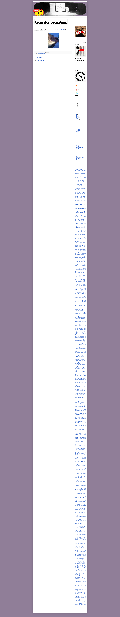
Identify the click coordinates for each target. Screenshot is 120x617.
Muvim (79, 445)
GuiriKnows (78, 344)
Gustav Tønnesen (81, 345)
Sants (75, 518)
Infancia (77, 360)
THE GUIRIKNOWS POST (37, 17)
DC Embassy (81, 280)
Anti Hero (84, 196)
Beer (80, 213)
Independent (79, 359)
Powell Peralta (84, 485)
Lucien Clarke (82, 412)
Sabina (85, 513)
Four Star (83, 321)
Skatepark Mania (78, 145)
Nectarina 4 (76, 449)
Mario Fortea (80, 424)
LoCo (78, 409)
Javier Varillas (82, 371)
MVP (80, 445)
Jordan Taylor (78, 381)
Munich (78, 444)
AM (80, 189)
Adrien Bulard (80, 180)
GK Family (76, 333)
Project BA (78, 489)
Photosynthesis (81, 478)
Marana (78, 420)
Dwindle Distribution (80, 293)
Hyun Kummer (82, 356)
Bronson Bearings (77, 230)
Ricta (83, 501)
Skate (85, 531)
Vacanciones (77, 127)
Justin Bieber (82, 387)
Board (83, 220)
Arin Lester (78, 200)
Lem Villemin (82, 403)
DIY (77, 287)
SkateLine (76, 535)
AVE (85, 204)
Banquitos (82, 209)
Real (78, 497)
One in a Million (82, 462)
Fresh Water (77, 325)
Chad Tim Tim (78, 241)
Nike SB (84, 454)
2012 (76, 112)
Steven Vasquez (77, 547)
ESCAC (82, 306)
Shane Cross (84, 527)
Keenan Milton (82, 390)
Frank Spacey (84, 322)
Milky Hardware (82, 437)
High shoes (83, 351)
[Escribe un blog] (46, 52)
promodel (76, 490)
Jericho (78, 374)
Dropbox (77, 292)
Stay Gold (84, 544)
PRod (75, 489)
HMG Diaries (84, 352)
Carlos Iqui (76, 238)
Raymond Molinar (80, 496)
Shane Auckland (80, 527)
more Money (77, 146)
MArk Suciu (80, 426)
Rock (80, 504)
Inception (77, 359)
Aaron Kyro (80, 174)
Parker (84, 469)
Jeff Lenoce (84, 372)
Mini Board (81, 438)
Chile (85, 245)
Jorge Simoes (82, 382)
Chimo (81, 246)
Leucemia (76, 405)
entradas (81, 302)
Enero (81, 300)
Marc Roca (84, 422)
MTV (75, 444)
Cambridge (82, 234)
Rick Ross (82, 501)
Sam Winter (84, 515)
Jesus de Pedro (78, 375)
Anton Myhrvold (80, 197)
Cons (85, 256)
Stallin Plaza (80, 543)
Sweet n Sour (84, 553)
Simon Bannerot (84, 530)
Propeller (79, 490)
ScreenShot (76, 520)
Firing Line (79, 316)
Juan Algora (81, 384)
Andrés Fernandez (77, 193)
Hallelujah (77, 347)
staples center (79, 544)
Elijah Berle (84, 297)
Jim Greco (78, 376)
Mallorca (77, 416)
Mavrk (83, 429)
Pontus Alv (78, 484)
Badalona (76, 207)
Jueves (75, 386)
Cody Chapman (82, 253)
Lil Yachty (79, 407)
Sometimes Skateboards (81, 540)
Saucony (81, 518)
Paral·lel (85, 468)
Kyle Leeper (78, 397)
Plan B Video (77, 481)
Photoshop (78, 478)
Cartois (85, 238)
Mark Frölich (84, 425)
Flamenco (76, 317)
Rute (83, 511)
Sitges (78, 531)
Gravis (78, 339)
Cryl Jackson (82, 264)
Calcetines (84, 233)
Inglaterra (80, 360)
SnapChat (84, 538)
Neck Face (79, 448)
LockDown (76, 409)
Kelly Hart (82, 391)
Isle (76, 362)
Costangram (76, 260)
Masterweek (80, 428)
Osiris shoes (78, 464)
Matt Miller (79, 429)
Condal (82, 256)
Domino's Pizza (76, 290)
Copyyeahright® (78, 155)
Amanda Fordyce (84, 189)
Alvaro (85, 188)
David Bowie (78, 275)
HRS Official (78, 355)
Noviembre (83, 457)
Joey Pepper (84, 378)
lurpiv (83, 413)
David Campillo (82, 275)
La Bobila (82, 398)
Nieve (76, 454)
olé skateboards (78, 461)
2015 (75, 170)
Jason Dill (84, 367)
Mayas (81, 430)
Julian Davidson (78, 386)
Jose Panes (78, 383)
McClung (85, 430)
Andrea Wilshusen (78, 192)
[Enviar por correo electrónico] (45, 52)
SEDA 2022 (78, 523)
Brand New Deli (80, 224)
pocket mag (81, 482)
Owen (78, 465)
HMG (81, 352)
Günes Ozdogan (77, 345)
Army (75, 201)
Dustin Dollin (84, 292)
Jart (82, 367)
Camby (85, 234)
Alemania (83, 184)
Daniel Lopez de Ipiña (83, 271)
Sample (80, 516)
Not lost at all (79, 457)
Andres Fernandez (83, 192)
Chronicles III (76, 250)
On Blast (79, 462)
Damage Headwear (81, 267)
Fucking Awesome (83, 326)
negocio (83, 449)
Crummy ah (76, 264)
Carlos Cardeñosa (83, 237)
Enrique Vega (77, 302)
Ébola (84, 294)
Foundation (80, 321)
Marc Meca (80, 422)
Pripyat (79, 488)
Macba (79, 414)
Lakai (79, 400)
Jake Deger (79, 364)
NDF (77, 448)
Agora (85, 180)
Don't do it (84, 290)
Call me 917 (78, 234)
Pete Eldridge (78, 476)
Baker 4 (76, 208)
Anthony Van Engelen (80, 196)
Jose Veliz (83, 383)
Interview (81, 361)
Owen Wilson (80, 465)
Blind (83, 219)
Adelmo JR (78, 176)
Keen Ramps (79, 390)
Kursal (83, 396)
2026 (76, 96)
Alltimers (77, 188)
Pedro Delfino (84, 473)
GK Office (79, 333)
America (81, 190)
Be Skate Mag (80, 212)
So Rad (82, 539)
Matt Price (81, 429)
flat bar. (78, 317)
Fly (84, 318)
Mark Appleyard (80, 425)
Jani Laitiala (81, 366)
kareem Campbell (77, 389)
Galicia (79, 328)
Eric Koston (82, 303)
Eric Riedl (83, 304)
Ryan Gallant (84, 512)
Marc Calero (79, 421)
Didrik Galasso (80, 285)
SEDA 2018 (79, 522)
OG (84, 460)
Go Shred (83, 336)
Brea (76, 226)
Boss (77, 222)
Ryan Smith (80, 513)
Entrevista (83, 302)
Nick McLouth (78, 452)
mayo (82, 430)
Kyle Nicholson (82, 397)
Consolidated (76, 257)
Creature (76, 261)
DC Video (78, 281)
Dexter (78, 284)
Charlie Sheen (76, 242)
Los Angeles (81, 410)
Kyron (85, 397)
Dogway (76, 289)
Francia (81, 322)
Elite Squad (79, 298)
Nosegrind (76, 457)
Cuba (78, 265)
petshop (77, 477)
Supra (76, 553)
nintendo (79, 455)
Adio (79, 177)
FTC (78, 326)
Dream (75, 292)
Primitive (81, 487)
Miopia (83, 438)
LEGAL (83, 17)
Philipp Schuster (82, 477)
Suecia (85, 549)
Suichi (85, 550)
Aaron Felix (80, 173)
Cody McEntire (78, 254)
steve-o (85, 546)
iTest (51, 17)
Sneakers (76, 539)
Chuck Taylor (79, 250)
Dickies (78, 285)
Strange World (84, 548)
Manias (75, 417)
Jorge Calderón (78, 382)
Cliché (79, 252)
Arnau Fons (77, 201)
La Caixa (84, 398)
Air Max (81, 181)
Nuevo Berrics (84, 458)
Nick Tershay (82, 452)
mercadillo (76, 432)
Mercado (78, 432)
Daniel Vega (80, 272)
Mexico (83, 432)
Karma (79, 389)
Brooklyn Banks (80, 231)
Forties (77, 320)
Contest (82, 257)
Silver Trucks (79, 530)
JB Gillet (78, 372)
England (83, 300)
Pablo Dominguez (77, 466)
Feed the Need (82, 312)
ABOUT (76, 17)
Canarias (84, 235)
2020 (76, 103)
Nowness (76, 458)
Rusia (82, 511)
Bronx (79, 230)
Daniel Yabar (84, 272)
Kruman (78, 396)
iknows (81, 358)
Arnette (80, 201)
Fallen (78, 310)
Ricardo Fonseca (79, 499)
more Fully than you (78, 129)
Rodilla (85, 504)
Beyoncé (80, 216)
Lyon (77, 414)
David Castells (82, 276)
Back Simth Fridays (78, 206)
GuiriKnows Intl (82, 344)
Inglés (82, 360)
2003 (83, 168)
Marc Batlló (76, 421)
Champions (81, 241)
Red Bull (83, 497)
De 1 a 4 (80, 281)
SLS (79, 538)
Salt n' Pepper (77, 515)
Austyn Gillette (80, 204)
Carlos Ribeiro (79, 238)
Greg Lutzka (82, 340)
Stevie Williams (77, 548)
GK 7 (85, 332)
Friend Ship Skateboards (81, 325)
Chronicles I (80, 249)
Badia (77, 207)
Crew (81, 261)
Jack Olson (81, 363)
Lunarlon (81, 413)
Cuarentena (76, 265)
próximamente (82, 490)
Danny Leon (84, 273)
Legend (83, 402)
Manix (79, 417)
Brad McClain (81, 223)
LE (85, 401)
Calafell (82, 233)
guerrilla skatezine (78, 343)
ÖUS (76, 465)
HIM (85, 351)
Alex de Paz (84, 185)
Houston (76, 355)
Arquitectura (84, 201)
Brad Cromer (78, 223)
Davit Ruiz (82, 279)
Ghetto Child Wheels (80, 331)
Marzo (75, 428)
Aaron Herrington (84, 173)
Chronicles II (84, 249)
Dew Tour (76, 284)
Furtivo (77, 327)
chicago (75, 244)
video (45, 53)
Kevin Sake (84, 392)
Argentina (76, 200)
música (75, 445)
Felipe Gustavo (80, 313)
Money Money (78, 149)
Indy (75, 360)
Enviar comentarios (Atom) (41, 60)
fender (78, 314)
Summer (82, 551)
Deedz (81, 282)
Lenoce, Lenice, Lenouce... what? (80, 157)
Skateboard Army (77, 533)
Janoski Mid (76, 367)
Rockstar (83, 504)
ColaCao (83, 254)
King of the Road (79, 394)
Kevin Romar (81, 392)
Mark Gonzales (77, 426)
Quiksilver (77, 492)
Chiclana (79, 245)
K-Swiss (77, 134)
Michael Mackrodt (78, 433)
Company (76, 256)
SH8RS (85, 526)
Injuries (85, 360)
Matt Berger (76, 429)
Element (79, 297)
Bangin (79, 209)
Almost (81, 188)
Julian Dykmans (82, 386)
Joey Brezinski (80, 378)
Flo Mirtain (80, 318)
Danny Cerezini (76, 273)
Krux (79, 396)
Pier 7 (85, 478)
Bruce (82, 231)
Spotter (83, 542)
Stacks (78, 543)
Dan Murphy (84, 268)
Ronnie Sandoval (77, 508)
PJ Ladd (78, 480)
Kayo (85, 389)
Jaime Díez (84, 363)
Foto (83, 320)
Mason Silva (77, 428)
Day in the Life (76, 280)
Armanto (85, 200)
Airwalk (83, 181)
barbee (85, 209)
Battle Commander (82, 211)
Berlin (83, 215)
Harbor (82, 348)
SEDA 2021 (76, 523)
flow (83, 318)
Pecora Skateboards (80, 473)
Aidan (79, 181)
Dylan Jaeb (84, 293)
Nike (79, 454)
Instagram (76, 361)
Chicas (77, 244)
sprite (77, 543)
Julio (77, 387)
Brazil (75, 226)
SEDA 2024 (84, 523)
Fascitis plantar (81, 310)
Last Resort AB (79, 401)
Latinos (82, 401)
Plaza (75, 482)
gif (83, 331)
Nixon (85, 455)
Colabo (81, 254)
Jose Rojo (81, 383)
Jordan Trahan (82, 381)
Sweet (81, 553)
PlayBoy (83, 481)
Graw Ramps (80, 339)
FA (85, 309)
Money (79, 440)
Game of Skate (81, 328)
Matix (85, 428)
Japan (78, 367)
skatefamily (80, 534)
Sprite (77, 135)
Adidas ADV (84, 176)
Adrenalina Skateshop (81, 178)
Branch (77, 224)
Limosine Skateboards (83, 407)
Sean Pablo (82, 520)
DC (79, 280)
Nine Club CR (76, 455)
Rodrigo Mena (84, 505)
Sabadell (83, 513)
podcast (84, 482)
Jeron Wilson (81, 374)
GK (82, 332)
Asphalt (75, 203)
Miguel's (72, 17)
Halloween (80, 347)
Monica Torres (81, 440)
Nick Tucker (78, 453)
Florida (82, 318)
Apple (81, 199)
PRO (81, 488)
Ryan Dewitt (80, 512)
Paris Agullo (81, 469)
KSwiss (82, 396)
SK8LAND (82, 531)
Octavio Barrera (77, 460)
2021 (76, 102)
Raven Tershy (76, 496)
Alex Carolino (78, 185)
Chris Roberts (84, 248)
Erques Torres (78, 306)
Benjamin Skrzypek (77, 215)
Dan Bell (79, 268)
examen (77, 309)
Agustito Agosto (78, 130)
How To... (77, 138)
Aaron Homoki (76, 174)
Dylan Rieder (76, 294)
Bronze (81, 230)
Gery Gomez (76, 331)
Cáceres (80, 233)
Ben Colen (84, 213)
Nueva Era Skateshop (79, 458)
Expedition (82, 309)
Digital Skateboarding (79, 286)
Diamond (84, 284)
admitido (81, 177)
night (77, 454)
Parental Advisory (77, 469)
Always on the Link (77, 189)
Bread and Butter (80, 226)
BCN (85, 211)
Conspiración (79, 257)
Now (85, 457)
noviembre (77, 117)
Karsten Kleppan (82, 389)
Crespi (79, 261)
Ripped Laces (79, 502)
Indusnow (82, 359)
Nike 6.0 (81, 454)
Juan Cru (77, 385)
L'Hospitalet (78, 398)
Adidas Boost (76, 177)
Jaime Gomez (76, 364)
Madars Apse (84, 414)
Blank (80, 219)
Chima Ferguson (77, 246)
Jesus (75, 375)
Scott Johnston (79, 519)
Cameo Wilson (76, 235)
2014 (85, 169)
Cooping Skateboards (78, 258)
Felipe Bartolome (77, 313)
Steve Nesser (76, 546)
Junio (78, 387)
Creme (77, 261)
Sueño (79, 550)
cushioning (76, 266)
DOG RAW (84, 288)
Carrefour (83, 238)
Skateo (78, 535)
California (76, 234)
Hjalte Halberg (78, 352)
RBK (75, 497)
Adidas (81, 176)
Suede (77, 550)
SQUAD (48, 17)
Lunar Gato (78, 413)
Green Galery (79, 340)
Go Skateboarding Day (80, 337)
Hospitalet (82, 354)
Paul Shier (76, 473)
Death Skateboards (83, 281)
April (83, 199)
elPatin (82, 298)
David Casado (79, 276)
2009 (76, 115)
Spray (85, 542)
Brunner (85, 231)
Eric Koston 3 (79, 304)
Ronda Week (76, 507)
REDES (79, 17)
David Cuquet (78, 277)
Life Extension (83, 406)
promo (81, 489)
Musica (85, 444)
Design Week (81, 283)
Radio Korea (76, 494)
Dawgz (85, 279)
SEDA (54, 17)
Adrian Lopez (76, 180)
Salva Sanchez (81, 515)
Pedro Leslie (76, 474)
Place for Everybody (82, 480)
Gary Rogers (84, 329)
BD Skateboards (77, 212)
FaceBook (76, 310)
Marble (80, 420)
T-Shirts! (77, 154)
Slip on (75, 538)
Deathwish (76, 282)
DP (62, 17)
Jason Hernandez (77, 368)
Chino (85, 246)
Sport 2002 (80, 542)
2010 (76, 114)
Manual (83, 418)
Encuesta (76, 300)
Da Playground (83, 266)
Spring (75, 543)
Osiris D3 (76, 464)
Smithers (81, 538)
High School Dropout (79, 351)
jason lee (80, 368)
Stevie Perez (84, 547)
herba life (76, 351)
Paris (79, 469)
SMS (82, 538)
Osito (81, 464)
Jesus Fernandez (82, 375)
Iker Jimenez (79, 358)
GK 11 (83, 332)
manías (77, 417)
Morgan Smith (84, 442)
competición (79, 256)
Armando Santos (82, 200)
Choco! (77, 137)
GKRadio (44, 17)
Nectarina (82, 448)
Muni (76, 444)
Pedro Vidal (84, 474)
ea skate (79, 294)
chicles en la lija (78, 160)
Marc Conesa (83, 421)
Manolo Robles (80, 418)
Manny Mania (81, 417)
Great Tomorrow (84, 339)
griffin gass (84, 341)
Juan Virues (84, 385)
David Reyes (78, 278)
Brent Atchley (84, 226)
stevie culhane (80, 547)
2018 (76, 105)
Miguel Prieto (82, 434)
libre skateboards (79, 406)
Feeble (80, 312)
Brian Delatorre (80, 227)
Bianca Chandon (84, 216)
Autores (83, 204)
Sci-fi (75, 519)
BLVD (80, 220)
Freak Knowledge (77, 323)
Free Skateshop (79, 324)
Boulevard (84, 222)
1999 (76, 168)
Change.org (84, 241)
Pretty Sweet (43, 53)
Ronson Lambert (81, 508)
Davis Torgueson (79, 279)
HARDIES (84, 348)
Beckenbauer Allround (77, 213)
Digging (75, 286)
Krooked (76, 396)
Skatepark (80, 535)
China (83, 246)
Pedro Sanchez (80, 474)
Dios (85, 286)
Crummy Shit (78, 264)
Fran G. (76, 322)
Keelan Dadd (76, 390)
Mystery (83, 445)
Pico (83, 478)
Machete (81, 414)
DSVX (79, 292)
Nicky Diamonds (82, 453)
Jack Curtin (78, 363)
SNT (79, 539)
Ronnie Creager (80, 507)
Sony (85, 540)
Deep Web (83, 282)
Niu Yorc (77, 156)
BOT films (81, 222)
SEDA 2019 (81, 522)
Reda (85, 497)
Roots (77, 509)
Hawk (82, 349)
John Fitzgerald (79, 379)
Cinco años (84, 250)
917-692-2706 (79, 172)
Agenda (83, 180)
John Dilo (76, 379)
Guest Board (82, 343)
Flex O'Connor (84, 317)
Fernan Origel (81, 314)
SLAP (79, 537)
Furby (75, 327)
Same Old (77, 516)
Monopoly (82, 441)
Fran (85, 321)
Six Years (80, 531)
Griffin (81, 341)
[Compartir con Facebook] (47, 52)
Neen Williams (80, 449)
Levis (80, 405)
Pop (80, 484)
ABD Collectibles (84, 174)
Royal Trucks (82, 509)
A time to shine (77, 173)
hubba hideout (82, 355)
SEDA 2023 (81, 523)
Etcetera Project (76, 308)
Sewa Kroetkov (81, 526)
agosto (77, 120)
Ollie (81, 461)
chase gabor (79, 242)
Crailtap (41, 53)
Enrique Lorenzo (81, 301)
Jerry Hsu (84, 374)
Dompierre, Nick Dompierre (79, 147)
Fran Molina (78, 322)
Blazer (82, 219)
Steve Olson (79, 546)
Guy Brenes (77, 159)
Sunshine (84, 551)
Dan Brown (81, 268)
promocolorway (84, 489)
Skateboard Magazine (83, 533)
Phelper (79, 477)
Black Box (82, 218)
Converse (84, 257)
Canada (82, 235)
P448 (85, 465)
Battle (79, 211)
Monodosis (78, 441)
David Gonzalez (82, 277)
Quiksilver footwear (81, 492)
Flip (75, 318)
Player (85, 481)
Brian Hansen (84, 227)
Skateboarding (76, 534)
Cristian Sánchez (81, 262)
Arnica (82, 201)
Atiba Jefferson (81, 203)
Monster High (76, 442)
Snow (77, 539)
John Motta (82, 379)
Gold (85, 337)
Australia (77, 204)
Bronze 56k (84, 230)
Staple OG (76, 544)
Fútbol (79, 327)
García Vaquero (76, 329)
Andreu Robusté (81, 193)
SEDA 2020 (84, 522)
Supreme (78, 553)
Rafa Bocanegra (79, 494)
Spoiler (75, 542)
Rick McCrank (79, 501)
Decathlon (79, 282)
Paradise (78, 468)
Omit (77, 462)
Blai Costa (77, 219)
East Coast (82, 294)
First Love (82, 316)
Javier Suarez (79, 371)
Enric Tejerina (77, 301)
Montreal (79, 442)
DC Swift (76, 281)
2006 (76, 169)
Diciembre (76, 285)
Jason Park (83, 368)
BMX (81, 220)
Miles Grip (76, 437)
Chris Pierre (78, 248)
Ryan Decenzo (76, 512)
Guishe (85, 344)
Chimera (80, 246)
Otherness (83, 464)
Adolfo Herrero (84, 177)
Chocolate (38, 53)
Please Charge (78, 482)
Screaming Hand (83, 519)
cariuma (76, 237)
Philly (85, 477)
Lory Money (78, 410)
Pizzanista (76, 480)
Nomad (85, 456)
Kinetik (83, 393)
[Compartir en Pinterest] (48, 52)
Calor (80, 234)
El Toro (77, 297)
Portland (76, 485)
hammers (83, 347)
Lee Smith (80, 402)
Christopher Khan (77, 249)
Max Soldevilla (78, 430)
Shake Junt (76, 527)
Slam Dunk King (76, 537)
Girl (81, 332)
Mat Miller (83, 428)
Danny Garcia (80, 273)
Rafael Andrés (83, 494)
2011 (76, 113)
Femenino (76, 314)
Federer (78, 312)
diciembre (77, 116)
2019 (76, 104)
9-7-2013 (77, 172)
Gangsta (85, 328)
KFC (79, 393)
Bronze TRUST (76, 231)
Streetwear (77, 549)
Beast (85, 212)
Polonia (75, 484)
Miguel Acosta (81, 433)
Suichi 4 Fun (76, 551)
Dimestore (76, 86)
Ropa (79, 509)
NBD (76, 448)
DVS (76, 293)
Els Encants (84, 298)
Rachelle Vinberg (82, 493)
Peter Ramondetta (82, 476)
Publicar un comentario (39, 57)
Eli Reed (82, 297)
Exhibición (80, 309)
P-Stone (83, 465)
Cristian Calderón (84, 261)
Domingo (85, 289)
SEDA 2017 (76, 522)
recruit (80, 497)
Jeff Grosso (81, 372)
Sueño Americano (82, 550)
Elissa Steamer (76, 298)
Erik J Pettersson (79, 305)
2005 (75, 169)
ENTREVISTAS (59, 17)
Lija (85, 406)
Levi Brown (78, 405)
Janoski (85, 366)
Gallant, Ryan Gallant (79, 148)
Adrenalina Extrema (77, 178)
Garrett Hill (81, 329)
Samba (75, 516)
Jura (80, 387)
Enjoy (75, 301)
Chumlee (82, 250)
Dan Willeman (76, 269)
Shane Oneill (79, 528)
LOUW (85, 411)
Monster (85, 441)
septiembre (77, 119)
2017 (76, 106)
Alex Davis (81, 185)
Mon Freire (76, 440)
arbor (85, 199)
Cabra (78, 233)
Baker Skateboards (81, 208)
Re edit (77, 497)
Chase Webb (82, 242)
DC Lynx (84, 280)
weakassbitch (78, 158)
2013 (83, 169)
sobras (83, 539)
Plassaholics (80, 481)
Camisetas (80, 235)
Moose (81, 442)
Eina (75, 296)
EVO (75, 309)
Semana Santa (84, 524)
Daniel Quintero (77, 272)
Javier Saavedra (80, 370)
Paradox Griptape (81, 468)
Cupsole (81, 265)
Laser (75, 401)
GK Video (78, 334)
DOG (81, 288)
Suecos (75, 550)
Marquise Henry (84, 426)
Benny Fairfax (81, 215)
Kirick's (68, 17)
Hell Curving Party (77, 350)
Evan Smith (84, 308)
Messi (80, 432)
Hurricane (80, 356)
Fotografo (78, 321)
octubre (77, 118)
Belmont (82, 213)
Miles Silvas (78, 437)
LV (76, 414)
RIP (76, 502)
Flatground (80, 317)
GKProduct (78, 335)
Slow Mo (78, 538)
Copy (81, 258)
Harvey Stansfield (79, 349)
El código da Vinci (81, 296)
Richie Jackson (82, 500)
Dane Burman (79, 269)
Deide (85, 282)
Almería (79, 188)
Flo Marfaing (77, 318)
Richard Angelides (77, 500)
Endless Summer (79, 300)
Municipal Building (82, 444)
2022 (76, 101)
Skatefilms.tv (84, 534)
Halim (75, 347)
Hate (81, 349)
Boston (79, 222)
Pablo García (82, 466)
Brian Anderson (77, 227)
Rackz (85, 493)
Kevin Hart (78, 392)
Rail (85, 494)
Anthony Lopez (80, 195)
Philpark (76, 478)
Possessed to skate (79, 485)
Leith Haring (79, 403)
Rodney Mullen (76, 505)
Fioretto (77, 316)
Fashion (84, 310)
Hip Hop (76, 352)
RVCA (85, 511)
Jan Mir (78, 366)
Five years (84, 316)
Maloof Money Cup (81, 416)
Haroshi (76, 349)
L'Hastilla (76, 398)
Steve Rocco (82, 546)
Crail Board (77, 143)
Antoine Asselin (76, 197)
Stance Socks (84, 543)
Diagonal (82, 284)
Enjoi (85, 300)
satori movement (78, 518)
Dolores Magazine (80, 289)
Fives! (77, 144)
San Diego (84, 516)
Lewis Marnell (83, 405)
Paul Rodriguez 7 (80, 472)
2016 (76, 107)
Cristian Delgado (77, 262)
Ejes (76, 296)
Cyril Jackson (79, 266)
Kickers (81, 393)
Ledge (78, 402)
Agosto (75, 181)
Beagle (83, 212)
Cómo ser (84, 255)
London (82, 409)
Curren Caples (84, 265)
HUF (85, 355)
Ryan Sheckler (77, 513)
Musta (77, 445)
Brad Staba (84, 223)
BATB (77, 211)
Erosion (75, 306)
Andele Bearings (77, 191)
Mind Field (78, 438)
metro (81, 432)
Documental (79, 288)
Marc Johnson (77, 422)
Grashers (76, 339)
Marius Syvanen (76, 425)
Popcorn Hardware (83, 484)
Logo (80, 409)
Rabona (79, 493)
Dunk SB (81, 292)
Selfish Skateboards (80, 524)
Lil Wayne (76, 407)
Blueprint (78, 220)
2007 (77, 169)
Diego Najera (84, 285)
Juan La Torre (80, 385)
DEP (79, 283)
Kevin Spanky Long (77, 393)
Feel (85, 312)
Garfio (79, 329)
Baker (83, 207)
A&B (65, 17)
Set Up (78, 526)
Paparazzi (84, 467)
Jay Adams (76, 372)
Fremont (83, 324)
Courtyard (79, 260)
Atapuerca (78, 203)
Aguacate (78, 181)
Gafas (77, 328)
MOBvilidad (77, 128)
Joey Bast (77, 378)
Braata (75, 223)
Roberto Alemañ (78, 504)
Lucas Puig (78, 412)
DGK (79, 284)
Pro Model (84, 488)
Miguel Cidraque (79, 434)
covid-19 (82, 260)
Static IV (82, 544)
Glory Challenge (80, 336)
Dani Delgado (82, 269)
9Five (82, 172)
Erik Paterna (84, 305)
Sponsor (78, 542)
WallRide (77, 136)
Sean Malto (79, 520)
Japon (80, 367)
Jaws (85, 371)
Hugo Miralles (76, 356)
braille (75, 224)
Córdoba (83, 258)
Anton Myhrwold (84, 197)
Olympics (83, 461)
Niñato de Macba (82, 455)
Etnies (79, 308)
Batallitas (76, 211)
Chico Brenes (82, 245)
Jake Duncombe (84, 364)
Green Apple (76, 340)
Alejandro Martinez (79, 184)
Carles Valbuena (79, 237)
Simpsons (76, 531)
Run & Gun (79, 511)
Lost (76, 133)
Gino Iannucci (78, 332)
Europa (81, 308)
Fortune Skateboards (80, 320)
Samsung (82, 516)
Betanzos (78, 216)
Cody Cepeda (78, 253)
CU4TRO (85, 264)
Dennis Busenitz (77, 283)
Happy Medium (79, 348)
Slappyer (83, 537)
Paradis (75, 468)
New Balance (79, 450)
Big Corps (82, 217)
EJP (78, 296)
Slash (85, 537)
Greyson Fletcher (78, 341)
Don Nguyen (81, 290)
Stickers (80, 548)
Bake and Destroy (80, 207)
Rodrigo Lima (80, 505)
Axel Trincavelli (83, 205)
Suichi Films (79, 551)
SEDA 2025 (76, 524)
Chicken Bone (80, 244)
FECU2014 (76, 312)
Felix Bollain (84, 313)
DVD (75, 293)
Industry (85, 359)
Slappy (81, 537)
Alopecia (83, 188)
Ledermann (76, 402)
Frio (85, 325)
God (83, 337)
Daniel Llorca (78, 271)
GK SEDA (82, 333)
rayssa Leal (84, 496)
